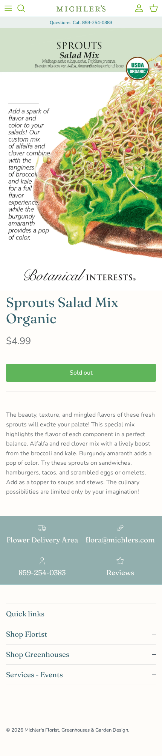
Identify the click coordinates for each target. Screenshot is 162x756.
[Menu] (8, 8)
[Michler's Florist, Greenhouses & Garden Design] (81, 8)
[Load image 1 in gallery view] (81, 159)
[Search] (25, 8)
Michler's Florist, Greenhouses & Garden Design (76, 730)
